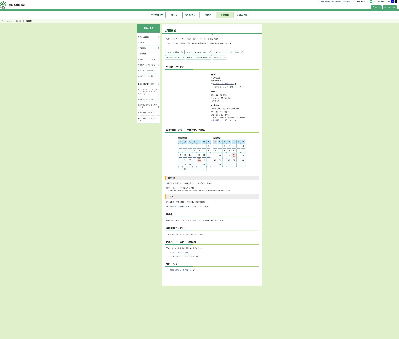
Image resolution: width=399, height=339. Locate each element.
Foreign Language (325, 1)
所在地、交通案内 (172, 52)
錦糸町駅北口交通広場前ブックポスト (147, 106)
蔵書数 (237, 52)
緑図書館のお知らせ (173, 57)
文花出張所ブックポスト (146, 113)
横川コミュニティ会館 (146, 70)
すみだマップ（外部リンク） (223, 84)
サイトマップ (348, 1)
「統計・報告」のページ (190, 220)
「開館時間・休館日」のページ (179, 206)
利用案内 (208, 15)
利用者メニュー (191, 15)
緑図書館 (141, 42)
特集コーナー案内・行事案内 (197, 57)
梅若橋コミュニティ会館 (146, 65)
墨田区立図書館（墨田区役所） (181, 270)
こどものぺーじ (175, 256)
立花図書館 (142, 54)
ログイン (377, 7)
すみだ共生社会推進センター (147, 77)
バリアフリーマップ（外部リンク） (226, 87)
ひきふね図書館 (143, 37)
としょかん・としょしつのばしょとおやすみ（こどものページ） (147, 91)
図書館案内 (225, 15)
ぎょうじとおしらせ (192, 256)
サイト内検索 (337, 1)
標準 (388, 1)
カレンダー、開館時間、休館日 (196, 52)
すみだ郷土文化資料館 (146, 99)
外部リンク (218, 57)
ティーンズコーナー (221, 52)
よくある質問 (242, 15)
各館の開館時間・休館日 (146, 84)
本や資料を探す (157, 15)
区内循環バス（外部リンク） (223, 120)
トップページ (8, 21)
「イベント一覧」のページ (180, 253)
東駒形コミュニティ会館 (146, 59)
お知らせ (174, 15)
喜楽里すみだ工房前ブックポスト (147, 119)
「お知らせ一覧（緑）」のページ (178, 234)
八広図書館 (142, 48)
